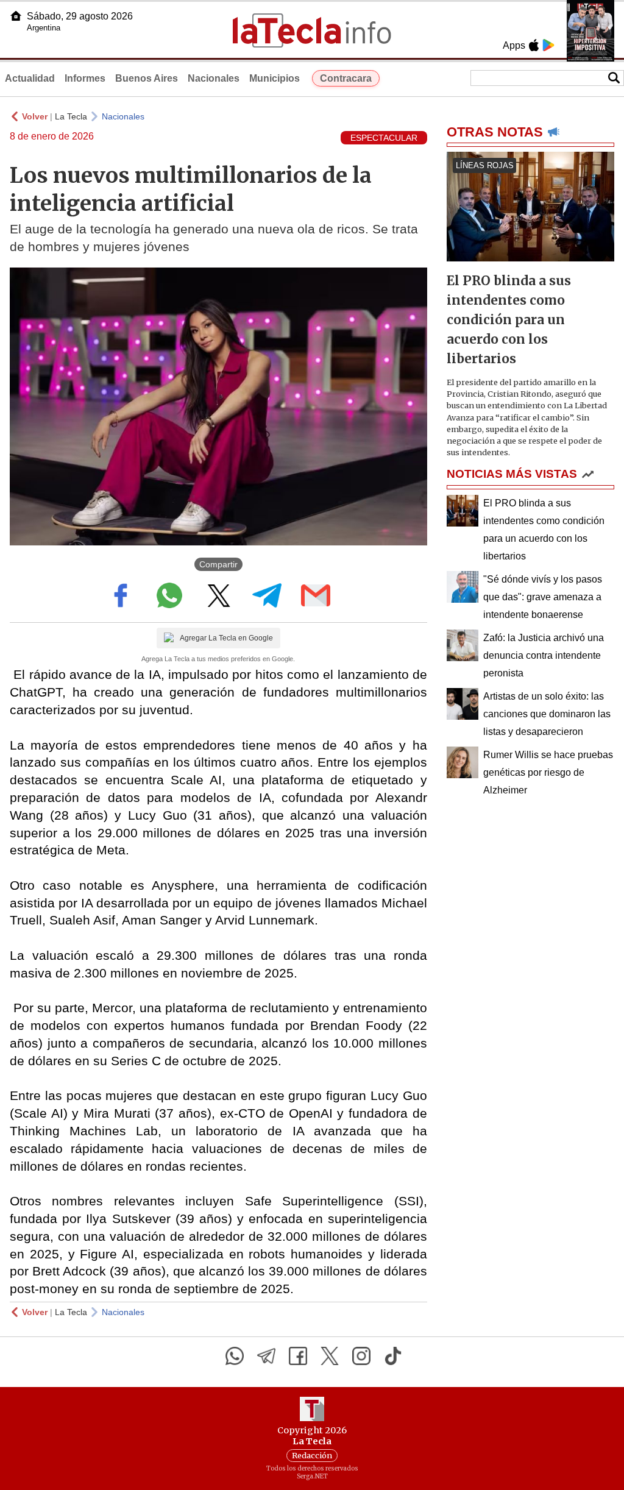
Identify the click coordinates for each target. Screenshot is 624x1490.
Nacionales (213, 78)
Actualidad (30, 78)
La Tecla (71, 116)
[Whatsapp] (235, 1356)
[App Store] (534, 45)
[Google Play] (548, 45)
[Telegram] (266, 1356)
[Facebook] (298, 1356)
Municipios (274, 78)
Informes (85, 78)
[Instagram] (361, 1356)
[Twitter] (330, 1356)
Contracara (346, 78)
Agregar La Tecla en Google (226, 638)
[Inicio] (16, 16)
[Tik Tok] (393, 1356)
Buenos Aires (146, 78)
